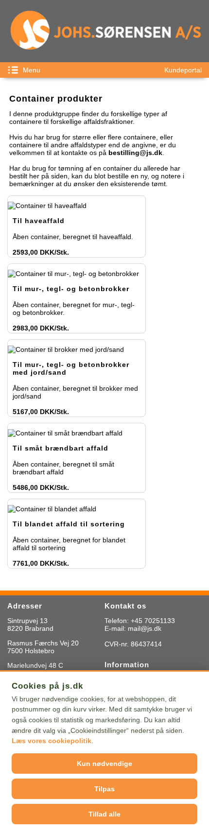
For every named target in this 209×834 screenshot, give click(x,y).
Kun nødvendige (104, 763)
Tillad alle (104, 814)
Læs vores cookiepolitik (51, 741)
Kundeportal (183, 70)
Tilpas (104, 789)
